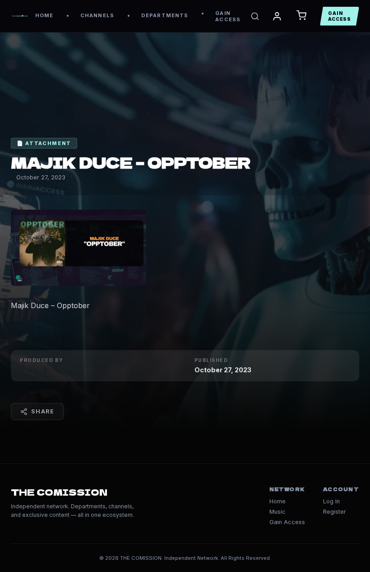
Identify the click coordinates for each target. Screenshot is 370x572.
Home (277, 501)
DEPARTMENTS (164, 15)
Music (277, 511)
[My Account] (277, 16)
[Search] (255, 16)
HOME (44, 15)
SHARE (42, 411)
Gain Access (287, 522)
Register (334, 511)
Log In (331, 501)
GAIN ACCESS (227, 16)
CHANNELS (97, 15)
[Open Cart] (301, 16)
